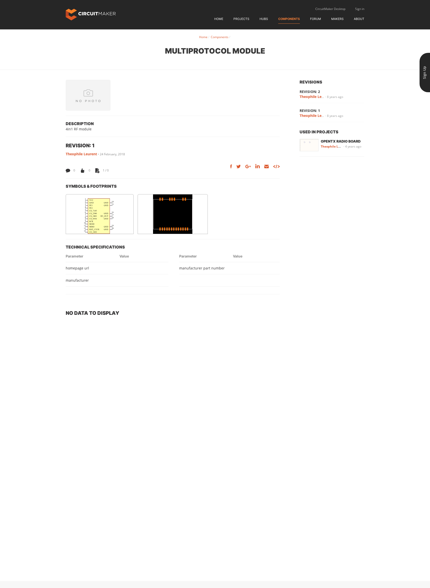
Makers (337, 19)
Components (289, 19)
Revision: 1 (310, 110)
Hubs (264, 19)
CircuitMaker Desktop (330, 9)
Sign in (359, 9)
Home (218, 19)
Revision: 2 (310, 91)
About (359, 19)
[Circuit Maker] (91, 14)
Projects (241, 19)
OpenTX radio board (341, 141)
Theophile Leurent (81, 154)
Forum (315, 19)
